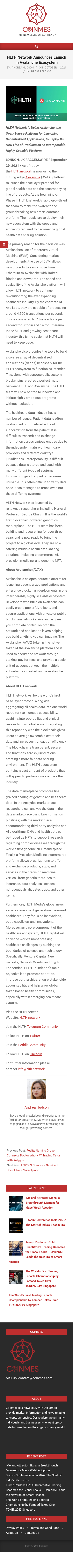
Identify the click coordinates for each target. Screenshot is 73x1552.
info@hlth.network (31, 1069)
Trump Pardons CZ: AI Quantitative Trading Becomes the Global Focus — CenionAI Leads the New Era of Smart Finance (35, 1490)
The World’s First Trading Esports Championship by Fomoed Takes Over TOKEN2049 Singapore (30, 1504)
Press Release (41, 71)
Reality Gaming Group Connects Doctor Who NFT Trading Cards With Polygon (34, 1155)
